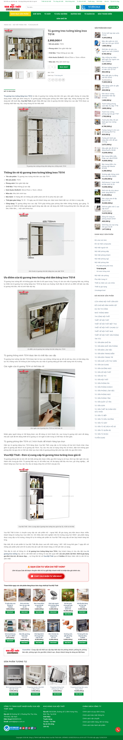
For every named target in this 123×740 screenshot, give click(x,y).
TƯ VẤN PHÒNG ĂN (102, 383)
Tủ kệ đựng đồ (33, 24)
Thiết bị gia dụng (101, 287)
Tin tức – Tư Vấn (49, 721)
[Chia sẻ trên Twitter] (53, 79)
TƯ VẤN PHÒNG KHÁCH (104, 387)
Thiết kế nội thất (46, 1)
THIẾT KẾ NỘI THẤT (102, 320)
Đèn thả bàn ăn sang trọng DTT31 (54, 635)
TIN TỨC (98, 339)
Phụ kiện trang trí (101, 279)
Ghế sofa (37, 14)
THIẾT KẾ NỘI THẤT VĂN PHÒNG (107, 335)
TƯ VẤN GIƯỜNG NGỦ (103, 368)
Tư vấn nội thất (81, 1)
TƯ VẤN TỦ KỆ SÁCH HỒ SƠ (105, 426)
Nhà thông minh (70, 1)
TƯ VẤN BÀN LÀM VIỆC (103, 350)
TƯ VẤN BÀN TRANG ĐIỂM (104, 354)
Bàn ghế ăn (62, 19)
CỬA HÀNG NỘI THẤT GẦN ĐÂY (106, 302)
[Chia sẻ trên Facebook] (49, 79)
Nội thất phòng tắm (20, 24)
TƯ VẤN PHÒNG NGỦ (103, 394)
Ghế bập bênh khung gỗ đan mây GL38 (39, 635)
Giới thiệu (99, 1)
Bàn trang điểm (105, 14)
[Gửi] (77, 7)
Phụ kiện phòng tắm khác (104, 266)
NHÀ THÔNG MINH (102, 313)
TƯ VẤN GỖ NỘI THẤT (103, 372)
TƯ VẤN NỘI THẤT (101, 380)
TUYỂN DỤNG (100, 438)
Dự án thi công (115, 1)
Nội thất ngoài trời (101, 248)
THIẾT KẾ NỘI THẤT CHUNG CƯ (106, 327)
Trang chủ (7, 24)
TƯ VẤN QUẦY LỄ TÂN (103, 402)
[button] (113, 7)
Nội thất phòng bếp (102, 251)
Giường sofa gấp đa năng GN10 (68, 635)
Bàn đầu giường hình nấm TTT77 (24, 635)
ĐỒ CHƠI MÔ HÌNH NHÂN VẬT (106, 305)
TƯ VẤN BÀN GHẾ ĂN (103, 342)
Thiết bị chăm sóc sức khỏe (105, 283)
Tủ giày (47, 14)
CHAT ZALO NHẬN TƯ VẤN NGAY (48, 576)
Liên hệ (106, 1)
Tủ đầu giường (60, 14)
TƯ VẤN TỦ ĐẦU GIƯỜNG (104, 419)
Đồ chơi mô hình (101, 240)
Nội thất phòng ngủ (102, 259)
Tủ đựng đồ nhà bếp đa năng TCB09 (82, 635)
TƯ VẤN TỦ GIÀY (101, 423)
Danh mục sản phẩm (19, 14)
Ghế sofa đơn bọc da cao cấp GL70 (25, 605)
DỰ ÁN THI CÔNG (101, 309)
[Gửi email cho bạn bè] (56, 79)
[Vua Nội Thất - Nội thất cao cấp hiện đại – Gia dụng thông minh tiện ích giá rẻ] (13, 7)
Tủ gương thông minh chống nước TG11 (57, 688)
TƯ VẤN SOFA (100, 406)
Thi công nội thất (58, 1)
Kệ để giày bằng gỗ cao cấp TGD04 (82, 605)
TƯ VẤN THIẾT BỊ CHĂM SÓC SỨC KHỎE (105, 410)
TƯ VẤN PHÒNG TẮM (102, 398)
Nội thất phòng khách (102, 255)
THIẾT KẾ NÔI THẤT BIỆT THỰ (106, 324)
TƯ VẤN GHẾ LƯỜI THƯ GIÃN (106, 361)
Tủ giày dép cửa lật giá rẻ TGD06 (10, 605)
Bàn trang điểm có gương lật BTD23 (39, 605)
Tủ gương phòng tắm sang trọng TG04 (79, 688)
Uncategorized (100, 290)
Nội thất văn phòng (102, 275)
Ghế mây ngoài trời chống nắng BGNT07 (53, 605)
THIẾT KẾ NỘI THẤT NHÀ (104, 331)
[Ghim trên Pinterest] (60, 79)
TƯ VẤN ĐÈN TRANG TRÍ (104, 357)
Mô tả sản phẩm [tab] (9, 91)
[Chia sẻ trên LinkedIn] (63, 79)
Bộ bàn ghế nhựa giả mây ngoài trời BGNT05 (68, 606)
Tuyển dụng (91, 1)
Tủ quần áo (89, 14)
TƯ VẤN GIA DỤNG (102, 365)
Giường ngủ (76, 14)
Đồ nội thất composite (103, 244)
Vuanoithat (26, 650)
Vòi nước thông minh (103, 271)
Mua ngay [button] (10, 612)
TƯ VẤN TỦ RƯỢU (101, 434)
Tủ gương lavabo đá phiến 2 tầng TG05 (35, 688)
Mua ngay (64, 67)
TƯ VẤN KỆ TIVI (100, 376)
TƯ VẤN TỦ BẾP (101, 415)
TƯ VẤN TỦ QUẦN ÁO (103, 430)
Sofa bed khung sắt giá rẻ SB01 (10, 635)
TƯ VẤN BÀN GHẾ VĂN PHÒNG (106, 346)
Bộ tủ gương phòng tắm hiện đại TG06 (14, 688)
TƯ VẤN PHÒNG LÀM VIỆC (105, 391)
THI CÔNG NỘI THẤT (102, 316)
